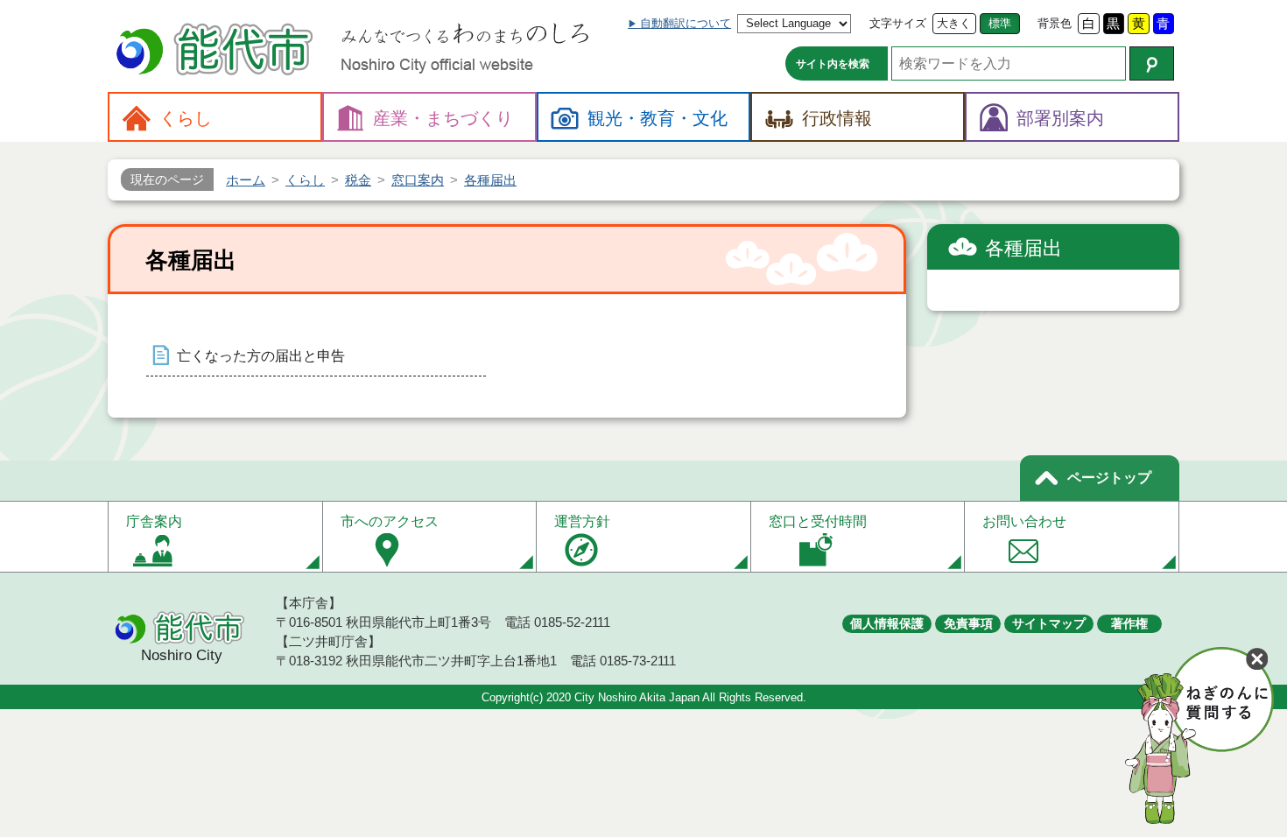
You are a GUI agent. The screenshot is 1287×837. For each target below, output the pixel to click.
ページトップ (1109, 477)
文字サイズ (897, 23)
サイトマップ (1049, 623)
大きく (954, 23)
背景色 (1054, 23)
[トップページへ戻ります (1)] (217, 51)
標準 (999, 23)
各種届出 (1023, 248)
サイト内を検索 (832, 64)
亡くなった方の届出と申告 (261, 355)
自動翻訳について (685, 23)
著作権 (1129, 623)
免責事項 (968, 623)
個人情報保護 (887, 623)
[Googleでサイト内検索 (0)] (1151, 63)
